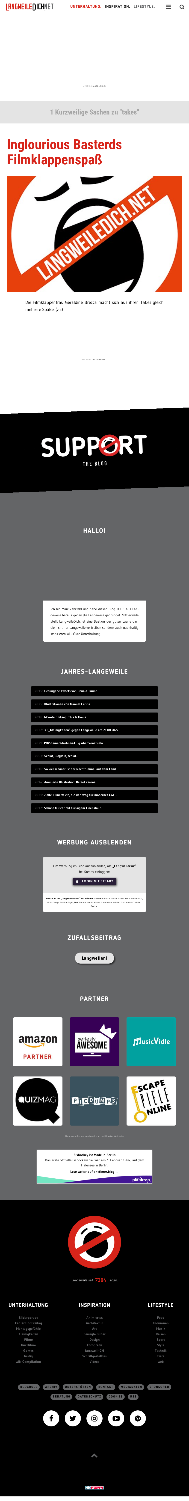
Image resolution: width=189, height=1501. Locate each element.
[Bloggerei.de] (94, 1487)
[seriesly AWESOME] (94, 1041)
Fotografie (94, 1345)
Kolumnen (161, 1323)
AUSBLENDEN (99, 86)
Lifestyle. (144, 7)
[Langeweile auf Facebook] (51, 1418)
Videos (94, 1361)
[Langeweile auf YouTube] (116, 1418)
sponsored (159, 1387)
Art (94, 1328)
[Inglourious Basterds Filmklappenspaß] (94, 233)
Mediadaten (131, 1387)
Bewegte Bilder (94, 1334)
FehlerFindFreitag (28, 1323)
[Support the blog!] (94, 450)
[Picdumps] (94, 1100)
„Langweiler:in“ (124, 866)
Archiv (51, 1387)
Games (28, 1350)
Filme (28, 1339)
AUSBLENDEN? (100, 359)
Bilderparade (28, 1317)
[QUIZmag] (37, 1100)
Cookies (116, 1396)
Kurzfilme (28, 1345)
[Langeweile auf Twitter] (72, 1418)
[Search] (182, 7)
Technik (161, 1350)
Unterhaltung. (86, 7)
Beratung (61, 1396)
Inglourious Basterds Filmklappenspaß (64, 152)
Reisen (161, 1334)
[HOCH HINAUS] (94, 1455)
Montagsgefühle (28, 1328)
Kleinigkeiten (28, 1334)
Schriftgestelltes (94, 1356)
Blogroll (29, 1387)
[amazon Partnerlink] (37, 1041)
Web (161, 1361)
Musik (160, 1328)
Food (160, 1317)
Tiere (160, 1356)
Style (160, 1345)
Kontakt (105, 1387)
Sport (161, 1339)
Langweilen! (94, 958)
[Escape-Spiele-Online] (151, 1100)
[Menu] (168, 7)
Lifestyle (161, 1305)
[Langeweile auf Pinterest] (137, 1418)
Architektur (94, 1323)
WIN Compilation (28, 1361)
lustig (28, 1356)
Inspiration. (117, 7)
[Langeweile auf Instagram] (94, 1418)
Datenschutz (89, 1396)
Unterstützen (78, 1387)
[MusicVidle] (151, 1041)
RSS (133, 1396)
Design (94, 1339)
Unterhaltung (28, 1305)
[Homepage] (33, 7)
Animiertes (94, 1317)
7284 (100, 1280)
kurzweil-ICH (94, 1350)
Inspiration (94, 1305)
